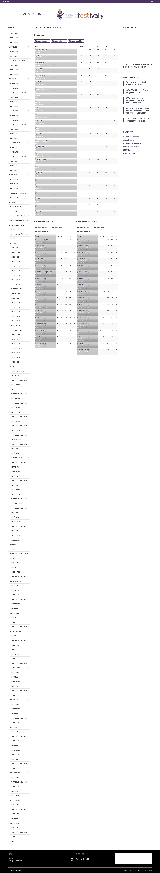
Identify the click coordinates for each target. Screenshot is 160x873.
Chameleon (39, 136)
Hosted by (131, 137)
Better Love (39, 182)
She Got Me (39, 71)
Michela (81, 286)
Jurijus (81, 306)
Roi (36, 149)
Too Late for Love (41, 78)
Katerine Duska (41, 267)
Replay (37, 130)
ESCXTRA (126, 150)
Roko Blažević (83, 325)
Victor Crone (41, 260)
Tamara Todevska (84, 247)
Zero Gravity (39, 104)
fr (5, 1)
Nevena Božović (41, 280)
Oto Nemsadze (41, 325)
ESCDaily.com (128, 140)
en (8, 1)
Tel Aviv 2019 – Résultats (47, 27)
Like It (37, 201)
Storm (37, 175)
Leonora (81, 299)
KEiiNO (81, 280)
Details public (76, 41)
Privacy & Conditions (15, 861)
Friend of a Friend (41, 117)
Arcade (37, 52)
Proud (37, 91)
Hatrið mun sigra (40, 110)
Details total (42, 41)
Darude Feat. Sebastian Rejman (43, 344)
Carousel (81, 332)
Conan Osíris (40, 332)
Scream (37, 65)
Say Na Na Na (39, 169)
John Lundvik (83, 254)
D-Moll (39, 338)
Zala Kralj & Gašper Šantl (44, 273)
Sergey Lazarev (83, 273)
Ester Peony (82, 319)
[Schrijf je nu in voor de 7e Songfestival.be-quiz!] (137, 72)
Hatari (38, 254)
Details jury (58, 41)
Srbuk (80, 338)
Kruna (37, 162)
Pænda (81, 345)
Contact (10, 858)
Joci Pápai (40, 312)
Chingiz (81, 267)
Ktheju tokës (39, 156)
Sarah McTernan (84, 351)
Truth (37, 97)
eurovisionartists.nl (131, 147)
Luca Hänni (82, 260)
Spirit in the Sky (40, 84)
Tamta (39, 293)
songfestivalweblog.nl (132, 143)
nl (3, 1)
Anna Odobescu (84, 312)
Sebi (36, 143)
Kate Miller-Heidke (42, 241)
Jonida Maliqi (83, 293)
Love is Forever (40, 123)
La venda (38, 188)
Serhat (39, 286)
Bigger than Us (39, 214)
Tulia (38, 306)
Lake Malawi (40, 247)
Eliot (38, 319)
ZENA (38, 299)
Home (37, 195)
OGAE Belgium (129, 153)
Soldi (36, 58)
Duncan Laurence (84, 241)
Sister (37, 208)
